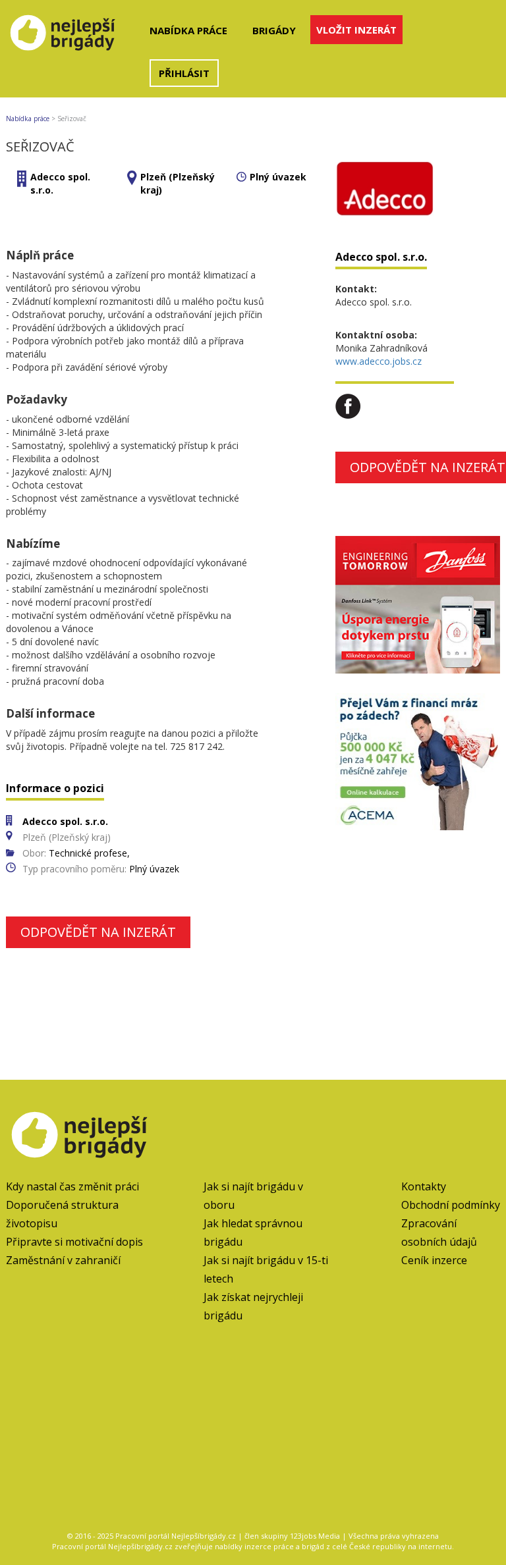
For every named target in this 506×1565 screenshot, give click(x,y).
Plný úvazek (278, 177)
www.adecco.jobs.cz (378, 361)
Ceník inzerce (434, 1260)
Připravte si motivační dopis (74, 1241)
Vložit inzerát (356, 29)
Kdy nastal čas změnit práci (72, 1186)
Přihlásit (184, 73)
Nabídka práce (188, 30)
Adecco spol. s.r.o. (381, 257)
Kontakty (423, 1186)
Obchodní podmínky (450, 1205)
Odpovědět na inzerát (98, 932)
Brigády (274, 30)
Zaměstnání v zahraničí (63, 1260)
